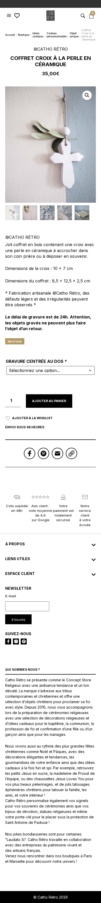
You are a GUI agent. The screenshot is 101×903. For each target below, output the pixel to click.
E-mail (10, 596)
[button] (9, 15)
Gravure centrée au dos (36, 361)
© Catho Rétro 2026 (50, 897)
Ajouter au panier (49, 401)
